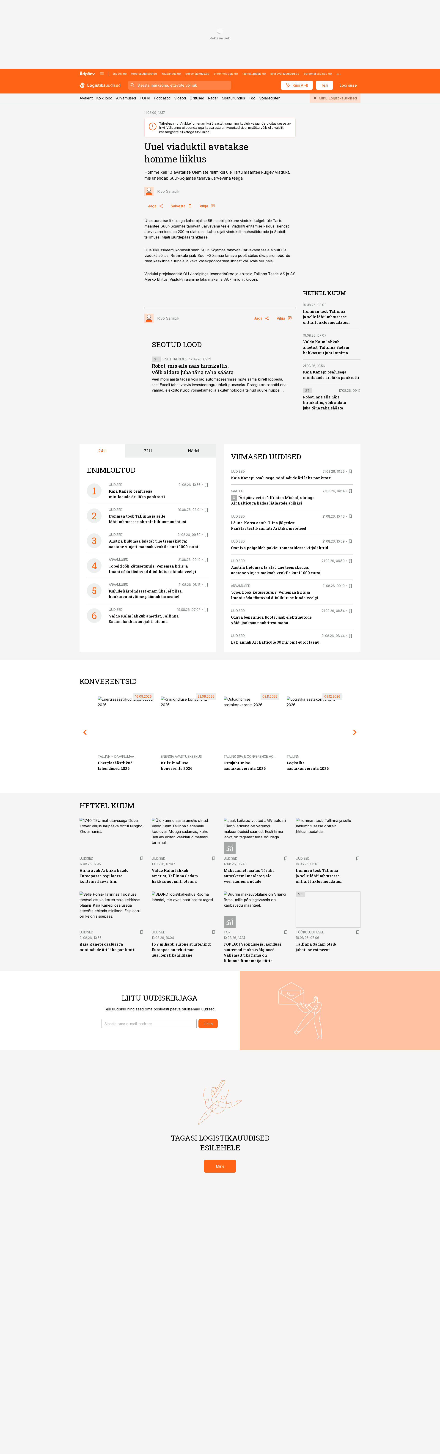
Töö (252, 98)
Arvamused (126, 98)
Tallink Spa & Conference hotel (251, 756)
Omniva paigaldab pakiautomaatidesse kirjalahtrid (279, 547)
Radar (213, 98)
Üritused (197, 98)
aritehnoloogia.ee (226, 73)
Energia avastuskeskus (181, 756)
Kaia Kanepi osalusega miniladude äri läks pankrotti (281, 477)
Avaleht (86, 98)
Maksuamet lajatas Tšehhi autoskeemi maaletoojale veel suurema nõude (249, 876)
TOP (227, 932)
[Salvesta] (206, 485)
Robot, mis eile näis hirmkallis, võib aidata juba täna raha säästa (193, 369)
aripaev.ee (120, 73)
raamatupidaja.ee (254, 73)
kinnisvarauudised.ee (284, 73)
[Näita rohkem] (339, 74)
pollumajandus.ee (197, 73)
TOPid (145, 98)
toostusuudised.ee (144, 73)
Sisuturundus (233, 98)
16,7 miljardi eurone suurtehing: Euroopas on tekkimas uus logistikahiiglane (181, 949)
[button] (149, 1023)
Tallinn (293, 756)
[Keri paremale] (354, 732)
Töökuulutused (310, 932)
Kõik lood (104, 98)
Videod (180, 98)
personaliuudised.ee (318, 73)
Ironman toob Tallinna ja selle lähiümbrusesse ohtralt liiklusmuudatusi (326, 316)
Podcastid (162, 98)
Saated (237, 491)
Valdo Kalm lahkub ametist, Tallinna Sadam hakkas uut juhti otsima (326, 347)
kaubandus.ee (171, 73)
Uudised (116, 485)
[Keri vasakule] (85, 732)
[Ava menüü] (102, 74)
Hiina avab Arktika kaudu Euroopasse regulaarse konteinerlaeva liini (104, 876)
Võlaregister (269, 98)
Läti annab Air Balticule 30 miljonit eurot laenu (275, 642)
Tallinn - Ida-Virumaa (116, 756)
